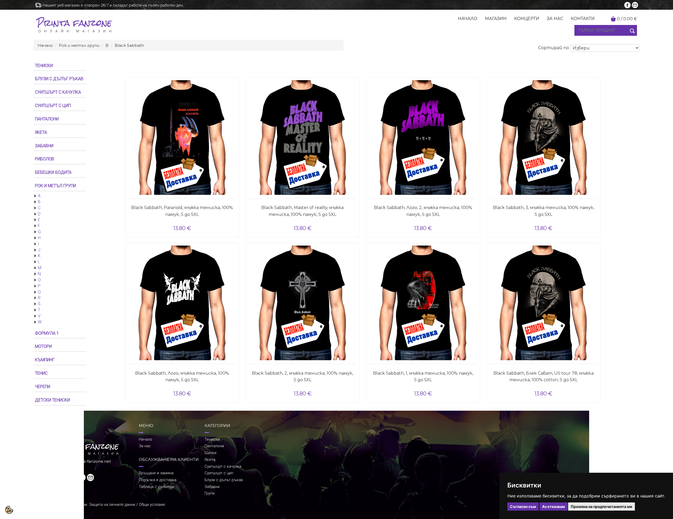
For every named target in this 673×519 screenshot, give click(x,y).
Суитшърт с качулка (223, 466)
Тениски (212, 439)
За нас (145, 446)
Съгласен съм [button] (523, 506)
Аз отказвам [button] (553, 506)
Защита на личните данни (112, 504)
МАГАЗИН (496, 18)
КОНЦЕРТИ (526, 18)
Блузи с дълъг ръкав (224, 479)
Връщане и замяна (156, 473)
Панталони (214, 446)
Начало (45, 45)
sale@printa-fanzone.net (86, 461)
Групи (210, 493)
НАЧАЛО (467, 18)
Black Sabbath (129, 45)
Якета (210, 459)
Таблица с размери (156, 486)
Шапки (210, 452)
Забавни (212, 486)
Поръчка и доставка (157, 479)
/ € (627, 18)
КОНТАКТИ (583, 18)
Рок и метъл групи (79, 45)
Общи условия (152, 504)
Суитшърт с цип (219, 473)
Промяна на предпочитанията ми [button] (601, 506)
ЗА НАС (555, 18)
